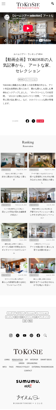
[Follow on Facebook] (38, 335)
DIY (26, 359)
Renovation (17, 359)
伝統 (35, 317)
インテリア (12, 313)
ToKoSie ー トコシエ (28, 6)
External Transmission (42, 366)
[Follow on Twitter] (17, 335)
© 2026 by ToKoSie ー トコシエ (28, 403)
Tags (11, 366)
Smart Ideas (46, 359)
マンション (30, 313)
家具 (16, 317)
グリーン (29, 317)
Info (5, 366)
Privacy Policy (22, 366)
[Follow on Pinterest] (31, 335)
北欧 (24, 321)
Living (7, 359)
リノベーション (30, 79)
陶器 (30, 321)
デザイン (21, 313)
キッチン (9, 317)
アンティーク (44, 317)
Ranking (28, 144)
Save (41, 121)
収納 (21, 317)
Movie (21, 79)
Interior (34, 359)
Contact (28, 370)
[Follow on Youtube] (24, 335)
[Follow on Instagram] (10, 335)
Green (21, 363)
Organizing (32, 363)
